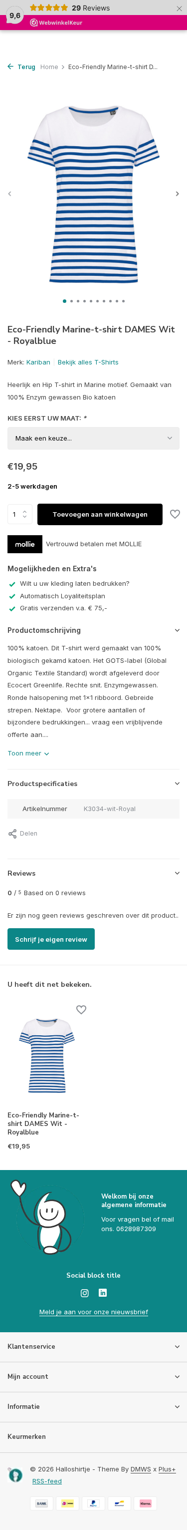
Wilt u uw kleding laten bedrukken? (75, 583)
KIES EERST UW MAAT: (46, 418)
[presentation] (10, 193)
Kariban (38, 362)
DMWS (141, 1469)
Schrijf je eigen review (51, 939)
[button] (64, 301)
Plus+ (167, 1469)
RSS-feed (47, 1481)
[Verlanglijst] (175, 515)
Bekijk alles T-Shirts (88, 362)
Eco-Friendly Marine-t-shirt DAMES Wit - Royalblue (43, 1124)
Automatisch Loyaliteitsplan (62, 596)
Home (49, 67)
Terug (25, 67)
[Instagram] (85, 1294)
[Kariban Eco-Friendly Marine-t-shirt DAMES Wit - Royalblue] (46, 1055)
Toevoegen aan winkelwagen (100, 514)
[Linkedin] (103, 1294)
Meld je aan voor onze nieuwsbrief (93, 1312)
